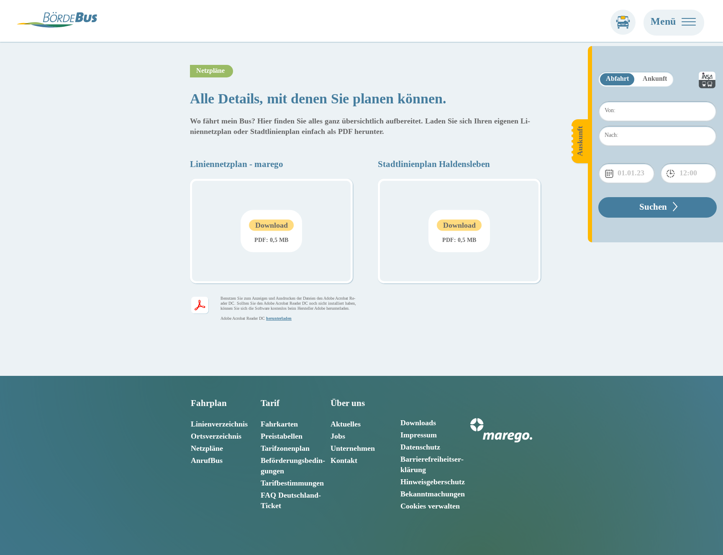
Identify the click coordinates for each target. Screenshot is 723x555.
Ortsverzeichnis (216, 436)
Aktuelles (346, 424)
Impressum (418, 435)
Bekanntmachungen (432, 494)
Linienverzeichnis (219, 424)
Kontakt (344, 460)
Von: (610, 110)
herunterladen (279, 318)
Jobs (338, 436)
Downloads (418, 423)
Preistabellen (282, 436)
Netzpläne (207, 448)
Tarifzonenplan (285, 448)
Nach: (611, 135)
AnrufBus (207, 460)
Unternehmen (353, 448)
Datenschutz (420, 447)
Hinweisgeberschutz (432, 482)
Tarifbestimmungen (292, 483)
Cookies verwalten (430, 506)
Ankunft (655, 78)
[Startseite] (623, 22)
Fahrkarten (279, 424)
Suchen (653, 207)
